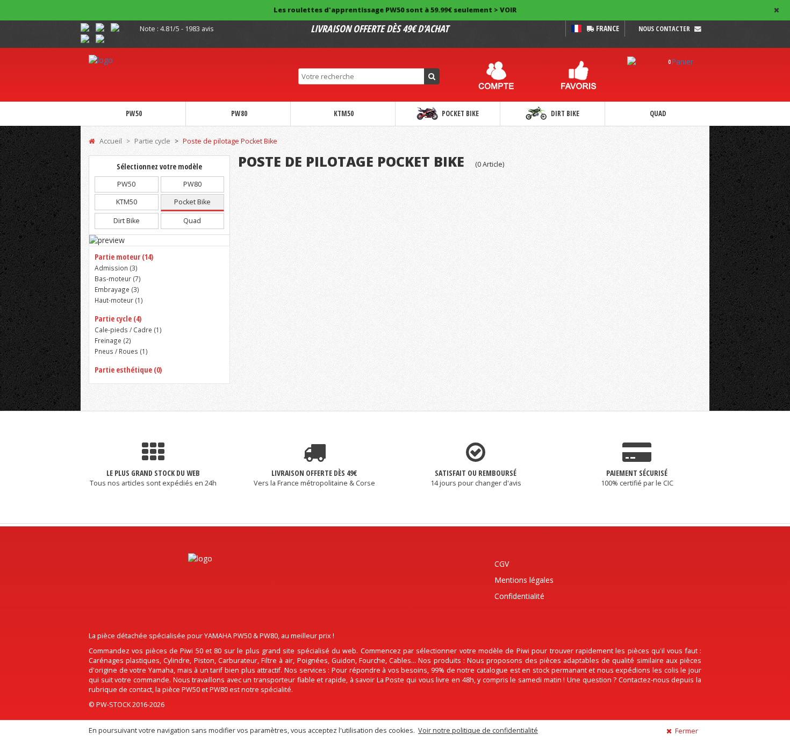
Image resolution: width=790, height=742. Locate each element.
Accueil (110, 141)
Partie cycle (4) (118, 318)
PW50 (133, 113)
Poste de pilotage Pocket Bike (230, 141)
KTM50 (343, 113)
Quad (657, 113)
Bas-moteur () (118, 278)
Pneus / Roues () (121, 351)
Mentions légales (524, 580)
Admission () (116, 267)
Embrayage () (117, 289)
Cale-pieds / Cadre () (128, 329)
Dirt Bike (564, 113)
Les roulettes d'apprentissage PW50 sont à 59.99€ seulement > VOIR (395, 10)
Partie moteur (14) (124, 257)
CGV (501, 564)
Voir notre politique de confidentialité (478, 730)
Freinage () (113, 340)
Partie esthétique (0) (128, 370)
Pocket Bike (459, 113)
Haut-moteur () (119, 300)
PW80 (238, 113)
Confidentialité (519, 596)
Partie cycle (152, 141)
